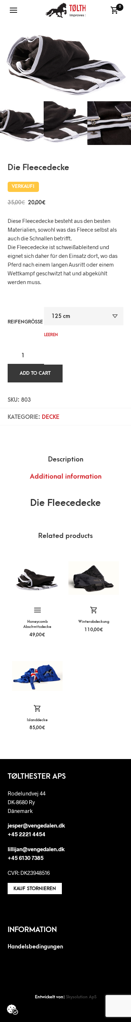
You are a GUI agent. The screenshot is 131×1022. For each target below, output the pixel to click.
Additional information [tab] (66, 476)
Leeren (51, 335)
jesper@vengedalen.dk (36, 825)
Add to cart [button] (93, 610)
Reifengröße (25, 322)
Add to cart (35, 373)
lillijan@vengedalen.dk (36, 849)
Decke (50, 417)
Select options (37, 610)
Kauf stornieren (34, 888)
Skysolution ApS (81, 997)
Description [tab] (65, 459)
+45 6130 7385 (26, 857)
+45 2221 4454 (26, 834)
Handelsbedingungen (35, 946)
